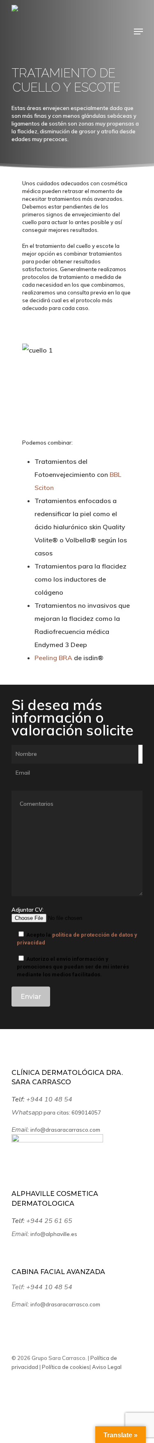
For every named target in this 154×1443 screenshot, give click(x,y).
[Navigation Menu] (138, 31)
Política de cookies (65, 1367)
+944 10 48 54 (50, 1099)
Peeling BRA (53, 658)
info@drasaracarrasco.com (65, 1129)
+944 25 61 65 (50, 1220)
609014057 (86, 1112)
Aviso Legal (106, 1367)
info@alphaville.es (53, 1234)
